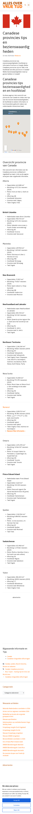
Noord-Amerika (21, 664)
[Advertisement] (16, 621)
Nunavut (6, 407)
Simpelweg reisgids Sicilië (11, 730)
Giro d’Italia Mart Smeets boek (13, 742)
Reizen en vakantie (9, 666)
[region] (16, 798)
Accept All (17, 800)
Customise (16, 805)
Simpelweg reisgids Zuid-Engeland (14, 727)
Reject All (16, 810)
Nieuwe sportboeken (9, 719)
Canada (9, 656)
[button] (25, 5)
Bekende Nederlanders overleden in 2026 (16, 708)
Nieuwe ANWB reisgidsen (11, 736)
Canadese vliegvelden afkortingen (18, 658)
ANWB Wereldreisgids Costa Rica (14, 747)
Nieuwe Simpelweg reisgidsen (13, 733)
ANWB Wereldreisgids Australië (13, 750)
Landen (13, 664)
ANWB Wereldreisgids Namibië (13, 744)
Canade (7, 669)
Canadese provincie (17, 669)
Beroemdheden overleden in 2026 (14, 739)
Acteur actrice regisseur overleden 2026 (16, 711)
